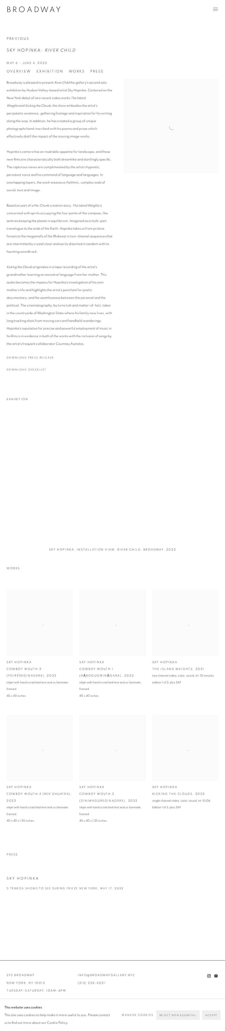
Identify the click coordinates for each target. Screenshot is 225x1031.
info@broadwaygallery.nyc (106, 975)
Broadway (34, 10)
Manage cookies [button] (138, 1015)
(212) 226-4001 (92, 983)
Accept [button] (211, 1015)
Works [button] (77, 71)
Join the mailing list (216, 976)
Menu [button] (215, 9)
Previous (18, 38)
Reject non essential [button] (178, 1015)
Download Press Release (30, 357)
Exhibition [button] (50, 71)
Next (207, 481)
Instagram (209, 976)
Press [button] (97, 71)
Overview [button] (19, 71)
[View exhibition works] (170, 82)
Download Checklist (26, 369)
